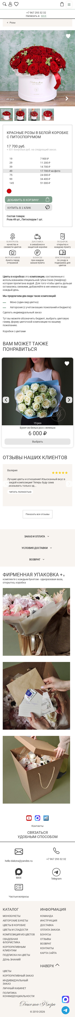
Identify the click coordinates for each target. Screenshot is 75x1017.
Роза (14, 219)
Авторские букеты (15, 920)
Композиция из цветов (19, 934)
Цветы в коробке (14, 925)
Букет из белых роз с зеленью (37, 427)
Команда (46, 916)
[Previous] (6, 400)
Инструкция (48, 920)
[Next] (69, 400)
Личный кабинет (14, 988)
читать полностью (20, 491)
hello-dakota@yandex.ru (19, 860)
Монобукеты (11, 916)
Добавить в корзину (23, 199)
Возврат (45, 943)
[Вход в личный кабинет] (10, 5)
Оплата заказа (50, 929)
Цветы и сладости (15, 929)
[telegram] (66, 1010)
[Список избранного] (16, 5)
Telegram (56, 878)
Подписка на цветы (16, 954)
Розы (12, 22)
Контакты (37, 825)
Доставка (47, 925)
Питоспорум (32, 219)
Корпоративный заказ (18, 975)
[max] (66, 999)
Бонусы (45, 934)
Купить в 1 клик (19, 207)
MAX (43, 15)
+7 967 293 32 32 (36, 12)
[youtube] (29, 822)
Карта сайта (48, 952)
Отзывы (45, 939)
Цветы (7, 971)
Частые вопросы (19, 896)
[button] (53, 98)
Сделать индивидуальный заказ (22, 312)
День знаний (12, 959)
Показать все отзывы (38, 514)
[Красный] (9, 191)
